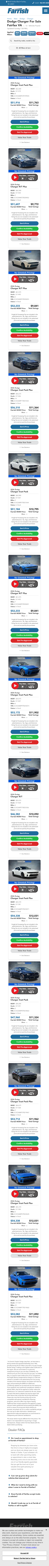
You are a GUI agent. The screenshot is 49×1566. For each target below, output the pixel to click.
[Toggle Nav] (45, 10)
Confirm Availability (24, 127)
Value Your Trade (24, 137)
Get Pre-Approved (24, 132)
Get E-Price (24, 122)
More (23, 107)
